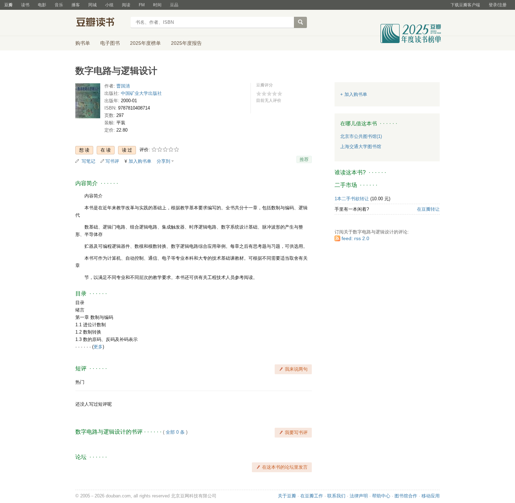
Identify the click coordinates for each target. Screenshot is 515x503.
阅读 (126, 4)
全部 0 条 (175, 432)
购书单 (82, 43)
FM (142, 4)
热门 (79, 382)
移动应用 (430, 495)
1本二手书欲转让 (352, 198)
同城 (92, 4)
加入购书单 (140, 161)
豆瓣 (8, 4)
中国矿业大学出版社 (141, 93)
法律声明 (359, 495)
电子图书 (110, 43)
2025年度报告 (186, 43)
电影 (42, 4)
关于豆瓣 (287, 495)
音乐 (59, 4)
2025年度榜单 (145, 43)
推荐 (304, 159)
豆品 (174, 4)
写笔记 (88, 161)
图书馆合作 (405, 495)
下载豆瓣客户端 (465, 4)
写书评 (112, 161)
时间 (157, 4)
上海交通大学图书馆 (360, 146)
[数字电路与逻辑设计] (87, 102)
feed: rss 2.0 (355, 238)
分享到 (163, 161)
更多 (98, 346)
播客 (75, 4)
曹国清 (123, 86)
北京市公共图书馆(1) (361, 136)
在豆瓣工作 (311, 495)
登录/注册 (498, 4)
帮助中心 (381, 495)
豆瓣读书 (100, 23)
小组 (109, 4)
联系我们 (336, 495)
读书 (25, 4)
